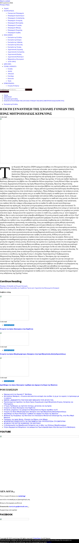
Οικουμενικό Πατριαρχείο (16, 13)
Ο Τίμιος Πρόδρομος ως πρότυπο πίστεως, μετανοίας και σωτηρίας (28, 406)
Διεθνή (10, 71)
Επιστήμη (11, 76)
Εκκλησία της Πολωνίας (15, 45)
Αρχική (6, 8)
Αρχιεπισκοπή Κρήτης (14, 54)
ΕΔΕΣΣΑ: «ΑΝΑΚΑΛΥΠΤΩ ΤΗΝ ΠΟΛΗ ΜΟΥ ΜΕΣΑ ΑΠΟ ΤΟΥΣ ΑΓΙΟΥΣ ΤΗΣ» (29, 400)
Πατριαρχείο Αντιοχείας (15, 20)
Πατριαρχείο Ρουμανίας (15, 30)
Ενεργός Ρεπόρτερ (13, 86)
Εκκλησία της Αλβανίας (15, 42)
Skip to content (5, 1)
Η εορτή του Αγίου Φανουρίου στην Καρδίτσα (16, 329)
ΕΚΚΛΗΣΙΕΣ (8, 35)
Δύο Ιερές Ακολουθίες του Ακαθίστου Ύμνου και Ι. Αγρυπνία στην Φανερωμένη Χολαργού (29, 288)
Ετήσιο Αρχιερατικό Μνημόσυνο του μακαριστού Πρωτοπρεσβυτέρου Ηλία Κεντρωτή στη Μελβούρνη (39, 427)
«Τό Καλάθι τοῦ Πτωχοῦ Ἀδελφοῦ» (14, 286)
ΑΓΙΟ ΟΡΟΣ (12, 61)
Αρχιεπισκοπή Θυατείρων (16, 57)
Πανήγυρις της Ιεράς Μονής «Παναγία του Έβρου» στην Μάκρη (25, 419)
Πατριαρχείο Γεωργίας (15, 25)
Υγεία (9, 81)
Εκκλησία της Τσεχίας (14, 47)
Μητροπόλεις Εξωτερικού (16, 59)
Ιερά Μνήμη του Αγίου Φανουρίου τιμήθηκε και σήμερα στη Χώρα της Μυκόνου (28, 385)
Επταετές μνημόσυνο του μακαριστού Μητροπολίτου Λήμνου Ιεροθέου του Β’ (31, 410)
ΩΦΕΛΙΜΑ (7, 64)
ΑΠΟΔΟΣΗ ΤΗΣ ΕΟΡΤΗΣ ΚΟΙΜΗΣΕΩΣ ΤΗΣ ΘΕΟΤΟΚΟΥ (22, 423)
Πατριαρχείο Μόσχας (14, 28)
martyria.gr (21, 496)
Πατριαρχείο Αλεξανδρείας (16, 18)
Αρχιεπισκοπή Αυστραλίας (16, 52)
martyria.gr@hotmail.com (18, 506)
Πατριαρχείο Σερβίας (14, 32)
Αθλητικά (11, 74)
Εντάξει (49, 542)
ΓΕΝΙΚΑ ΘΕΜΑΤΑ (10, 66)
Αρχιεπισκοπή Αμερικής (15, 49)
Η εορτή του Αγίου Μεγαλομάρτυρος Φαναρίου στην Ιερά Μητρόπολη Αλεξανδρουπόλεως (33, 354)
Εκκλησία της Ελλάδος (15, 37)
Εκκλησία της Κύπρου (14, 40)
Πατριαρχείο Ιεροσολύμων (16, 16)
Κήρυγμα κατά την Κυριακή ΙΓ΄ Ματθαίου (18, 394)
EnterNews (37, 538)
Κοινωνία (11, 78)
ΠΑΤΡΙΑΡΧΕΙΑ (9, 11)
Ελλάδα (10, 69)
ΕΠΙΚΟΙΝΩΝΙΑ (9, 83)
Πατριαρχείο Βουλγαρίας (15, 23)
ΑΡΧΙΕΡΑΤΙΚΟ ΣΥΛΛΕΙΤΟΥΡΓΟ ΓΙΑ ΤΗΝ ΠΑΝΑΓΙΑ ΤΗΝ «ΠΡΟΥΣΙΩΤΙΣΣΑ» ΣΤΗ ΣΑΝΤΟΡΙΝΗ (34, 421)
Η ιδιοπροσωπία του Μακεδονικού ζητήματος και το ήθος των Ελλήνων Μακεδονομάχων (35, 425)
